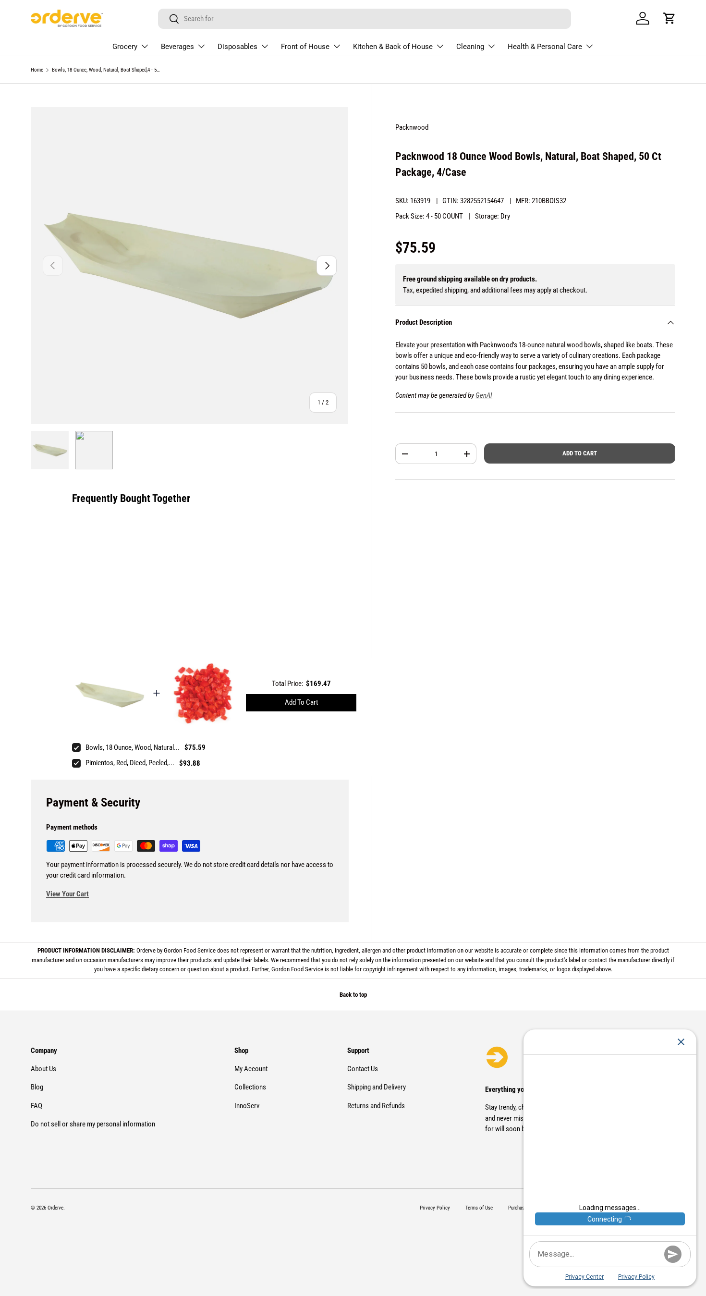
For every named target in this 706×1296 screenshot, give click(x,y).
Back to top (353, 994)
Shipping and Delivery (376, 1087)
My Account (251, 1068)
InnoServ (246, 1105)
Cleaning (470, 46)
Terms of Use (479, 1208)
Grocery (124, 46)
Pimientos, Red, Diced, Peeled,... (129, 762)
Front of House (305, 46)
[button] (669, 18)
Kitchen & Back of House (393, 46)
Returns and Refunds (376, 1105)
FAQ (36, 1105)
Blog (37, 1087)
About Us (43, 1068)
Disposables (237, 46)
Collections (250, 1087)
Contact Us (362, 1068)
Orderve (55, 1208)
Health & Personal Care (545, 46)
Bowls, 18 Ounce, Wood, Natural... (132, 747)
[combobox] (365, 19)
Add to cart (579, 453)
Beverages (177, 46)
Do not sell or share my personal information (93, 1124)
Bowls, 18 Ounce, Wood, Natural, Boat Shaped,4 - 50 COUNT (106, 70)
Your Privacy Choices (644, 1259)
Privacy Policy (435, 1208)
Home (37, 70)
